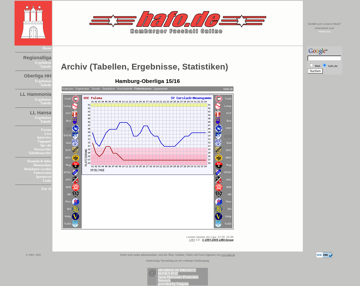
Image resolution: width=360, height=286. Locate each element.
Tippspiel (44, 141)
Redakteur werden (37, 169)
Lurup (67, 106)
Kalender (68, 88)
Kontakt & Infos (39, 161)
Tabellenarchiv (40, 153)
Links (47, 181)
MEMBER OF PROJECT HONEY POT (177, 271)
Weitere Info (324, 31)
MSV (68, 157)
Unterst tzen (42, 173)
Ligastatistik (160, 88)
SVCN (67, 135)
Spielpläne (108, 88)
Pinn (68, 201)
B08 (68, 187)
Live (48, 134)
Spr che (45, 145)
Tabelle (45, 66)
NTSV (67, 172)
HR (69, 194)
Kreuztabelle (125, 88)
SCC (68, 150)
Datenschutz (42, 165)
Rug (68, 165)
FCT (68, 113)
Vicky (68, 216)
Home (46, 48)
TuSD (67, 223)
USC (228, 128)
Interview (44, 137)
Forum (46, 130)
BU (69, 209)
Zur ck (46, 189)
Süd (68, 142)
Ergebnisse (43, 63)
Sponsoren (43, 177)
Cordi (68, 98)
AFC (68, 179)
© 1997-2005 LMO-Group (217, 239)
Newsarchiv (42, 149)
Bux (68, 120)
